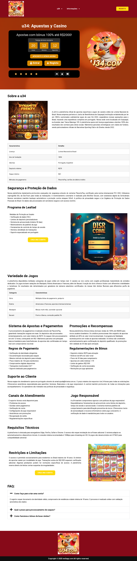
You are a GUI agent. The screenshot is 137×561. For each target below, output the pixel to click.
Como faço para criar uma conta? (29, 493)
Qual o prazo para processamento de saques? (34, 510)
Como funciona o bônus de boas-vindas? (32, 516)
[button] (68, 493)
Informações (72, 9)
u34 (58, 9)
